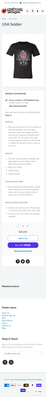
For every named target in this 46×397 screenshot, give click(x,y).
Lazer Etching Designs (18, 380)
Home (4, 19)
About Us (5, 313)
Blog (3, 328)
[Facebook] (5, 362)
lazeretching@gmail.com (31, 3)
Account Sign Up (8, 315)
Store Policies (7, 320)
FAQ (3, 318)
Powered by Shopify (34, 380)
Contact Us (6, 325)
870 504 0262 (12, 3)
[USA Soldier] (23, 60)
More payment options (23, 251)
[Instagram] (11, 362)
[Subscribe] (41, 353)
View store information (18, 106)
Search (4, 323)
